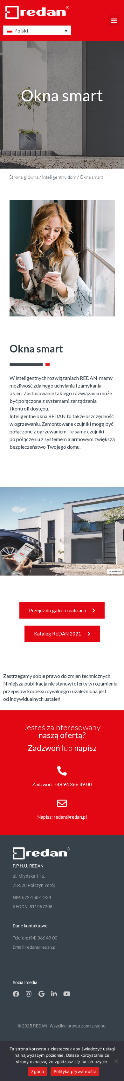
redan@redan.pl (70, 817)
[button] (113, 20)
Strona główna (23, 177)
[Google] (41, 994)
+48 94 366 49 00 (73, 784)
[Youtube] (66, 994)
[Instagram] (28, 994)
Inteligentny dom (59, 177)
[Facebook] (16, 994)
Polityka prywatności (75, 1071)
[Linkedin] (54, 994)
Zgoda (37, 1071)
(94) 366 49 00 (43, 937)
